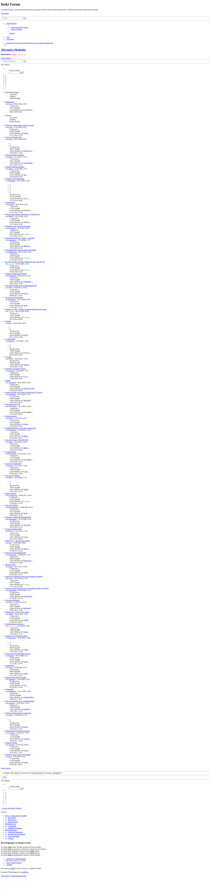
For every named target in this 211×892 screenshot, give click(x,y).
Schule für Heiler (11, 743)
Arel (9, 543)
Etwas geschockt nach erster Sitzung (18, 654)
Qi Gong (8, 357)
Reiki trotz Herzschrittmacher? (15, 553)
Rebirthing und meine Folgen (15, 369)
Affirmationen (10, 202)
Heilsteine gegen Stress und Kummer (18, 755)
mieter (26, 436)
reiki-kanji (27, 400)
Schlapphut (12, 276)
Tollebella (11, 679)
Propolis (8, 321)
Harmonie (11, 181)
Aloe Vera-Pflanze (11, 505)
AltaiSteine (12, 394)
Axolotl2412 (12, 495)
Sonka (14, 54)
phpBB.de (25, 872)
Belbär (26, 489)
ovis (25, 685)
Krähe (26, 424)
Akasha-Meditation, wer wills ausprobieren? (20, 428)
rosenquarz (12, 240)
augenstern (12, 382)
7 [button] (5, 87)
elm (9, 757)
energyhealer (28, 163)
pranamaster (12, 519)
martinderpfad (28, 697)
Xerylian (11, 733)
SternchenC (12, 555)
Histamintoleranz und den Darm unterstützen (20, 250)
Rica (10, 323)
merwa (26, 549)
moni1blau (12, 299)
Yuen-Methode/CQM (12, 404)
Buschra (11, 341)
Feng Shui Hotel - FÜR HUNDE (16, 440)
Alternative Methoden (13, 49)
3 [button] (5, 79)
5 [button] (5, 83)
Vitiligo (7, 381)
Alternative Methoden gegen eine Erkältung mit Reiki (23, 576)
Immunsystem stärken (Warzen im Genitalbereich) (22, 214)
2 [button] (5, 77)
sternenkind (12, 590)
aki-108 (11, 204)
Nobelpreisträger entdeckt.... (15, 624)
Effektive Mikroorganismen (14, 167)
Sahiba (10, 614)
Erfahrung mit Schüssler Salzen (16, 636)
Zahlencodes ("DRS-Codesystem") (17, 612)
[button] (6, 68)
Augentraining (10, 339)
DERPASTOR (29, 388)
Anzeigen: (6, 773)
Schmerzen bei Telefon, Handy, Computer (20, 238)
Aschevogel (27, 596)
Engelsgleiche (13, 507)
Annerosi (11, 703)
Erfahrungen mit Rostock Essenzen (17, 731)
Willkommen (9, 102)
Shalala (26, 365)
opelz (25, 513)
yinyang (11, 745)
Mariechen (12, 638)
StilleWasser (12, 252)
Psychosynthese (10, 452)
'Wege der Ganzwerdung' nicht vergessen (19, 125)
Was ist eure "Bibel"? (12, 476)
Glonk (26, 632)
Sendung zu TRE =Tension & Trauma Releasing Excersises (26, 309)
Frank (10, 104)
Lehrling (26, 234)
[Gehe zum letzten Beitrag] (33, 110)
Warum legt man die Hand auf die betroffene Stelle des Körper (27, 588)
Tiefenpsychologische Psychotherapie (18, 713)
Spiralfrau (11, 626)
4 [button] (5, 81)
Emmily (11, 656)
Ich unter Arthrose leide (13, 529)
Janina (10, 169)
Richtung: (48, 773)
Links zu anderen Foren (13, 137)
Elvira (10, 157)
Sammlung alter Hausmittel (14, 179)
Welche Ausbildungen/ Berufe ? (16, 274)
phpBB (12, 868)
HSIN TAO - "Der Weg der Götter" (17, 541)
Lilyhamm (11, 228)
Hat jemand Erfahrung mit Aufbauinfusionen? (21, 286)
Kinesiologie (9, 665)
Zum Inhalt (5, 13)
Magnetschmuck (11, 416)
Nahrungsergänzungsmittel (14, 155)
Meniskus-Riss (10, 565)
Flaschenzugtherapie (12, 600)
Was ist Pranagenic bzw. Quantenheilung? (19, 701)
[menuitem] (19, 27)
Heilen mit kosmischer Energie (16, 677)
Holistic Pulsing (10, 493)
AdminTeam (21, 54)
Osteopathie (9, 689)
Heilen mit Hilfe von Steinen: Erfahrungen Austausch (23, 392)
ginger (10, 567)
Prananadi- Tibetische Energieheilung (18, 517)
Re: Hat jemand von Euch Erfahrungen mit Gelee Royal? (25, 262)
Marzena (27, 246)
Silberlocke (12, 691)
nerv (25, 175)
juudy (25, 305)
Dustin (26, 133)
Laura (26, 662)
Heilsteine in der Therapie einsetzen (17, 226)
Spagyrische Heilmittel (13, 464)
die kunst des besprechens (14, 297)
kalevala (11, 371)
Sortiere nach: (26, 773)
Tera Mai (27, 525)
